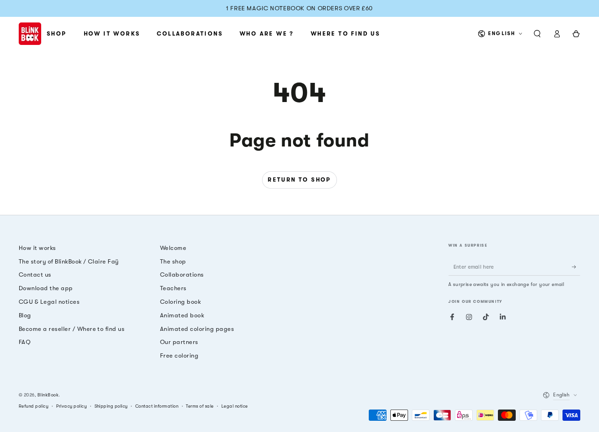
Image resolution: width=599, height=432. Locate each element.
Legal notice (234, 406)
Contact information (156, 406)
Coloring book (180, 301)
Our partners (179, 341)
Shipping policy (111, 406)
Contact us (35, 274)
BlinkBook (47, 394)
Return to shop (299, 179)
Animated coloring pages (197, 328)
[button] (537, 33)
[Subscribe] (576, 267)
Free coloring (179, 355)
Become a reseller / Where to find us (71, 328)
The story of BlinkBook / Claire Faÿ (69, 261)
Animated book (182, 315)
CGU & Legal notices (49, 301)
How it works (37, 247)
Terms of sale (199, 406)
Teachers (173, 288)
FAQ (24, 341)
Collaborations (182, 274)
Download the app (46, 288)
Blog (25, 315)
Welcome (173, 247)
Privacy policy (71, 406)
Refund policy (33, 406)
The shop (173, 261)
